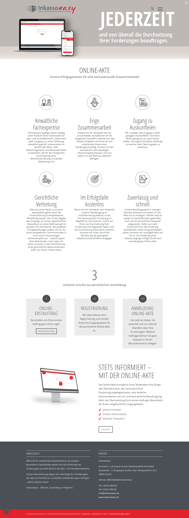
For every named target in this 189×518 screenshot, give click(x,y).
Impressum (86, 514)
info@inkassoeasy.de (109, 493)
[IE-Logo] (51, 8)
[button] (6, 511)
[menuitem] (152, 8)
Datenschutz (96, 514)
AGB (104, 514)
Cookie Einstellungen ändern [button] (119, 514)
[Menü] (159, 8)
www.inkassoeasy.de (109, 497)
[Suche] (152, 8)
